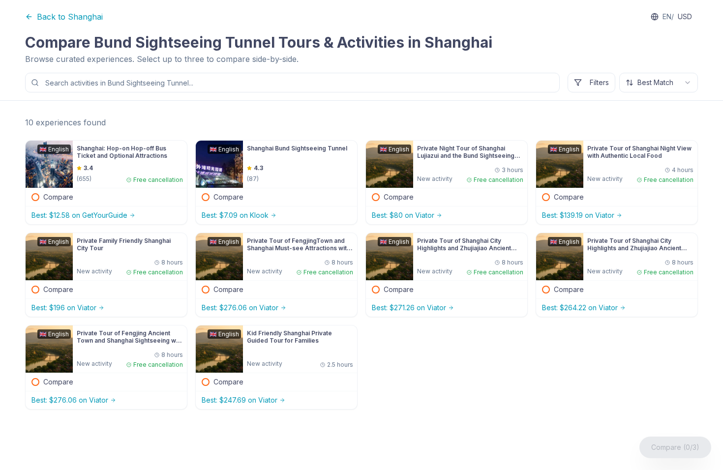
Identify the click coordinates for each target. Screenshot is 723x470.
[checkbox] (35, 197)
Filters (599, 82)
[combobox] (658, 82)
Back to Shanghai (70, 17)
